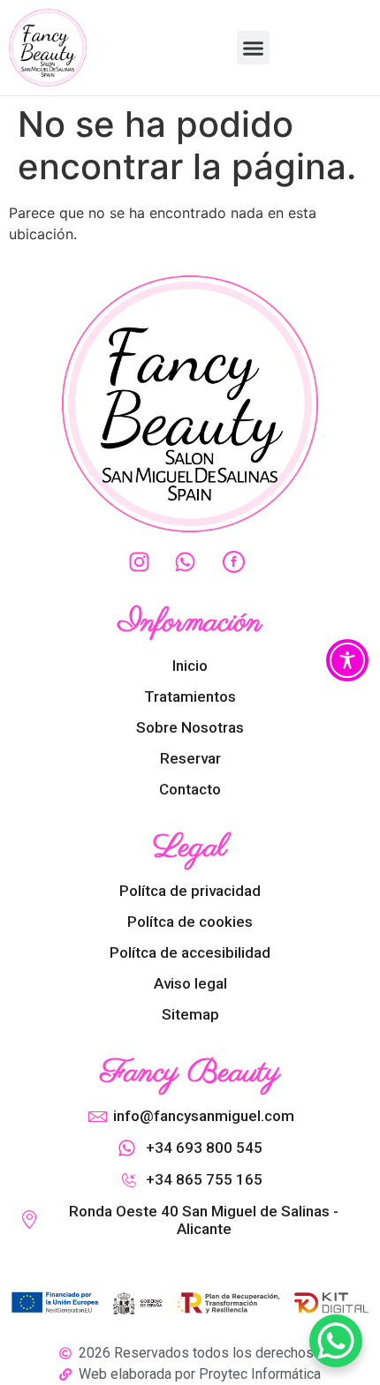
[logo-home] (190, 404)
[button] (253, 47)
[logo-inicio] (48, 48)
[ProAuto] (236, 562)
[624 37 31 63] (190, 562)
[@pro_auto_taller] (144, 562)
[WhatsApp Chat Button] (335, 1340)
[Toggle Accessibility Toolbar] (347, 660)
